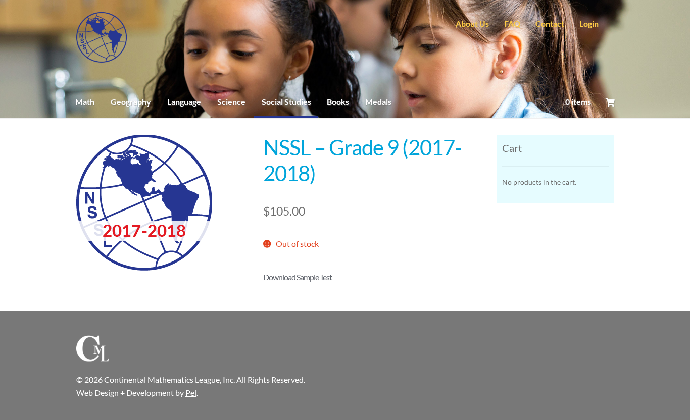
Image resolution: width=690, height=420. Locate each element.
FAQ (512, 23)
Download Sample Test (297, 277)
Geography (131, 102)
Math (84, 102)
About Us (472, 23)
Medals (378, 102)
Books (338, 102)
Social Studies (286, 102)
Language (184, 102)
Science (231, 102)
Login (589, 23)
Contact (549, 23)
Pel (190, 392)
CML (101, 37)
